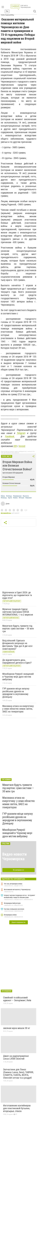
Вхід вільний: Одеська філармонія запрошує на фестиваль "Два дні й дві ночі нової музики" (17, 644)
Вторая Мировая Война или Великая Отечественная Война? (17, 465)
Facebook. (10, 436)
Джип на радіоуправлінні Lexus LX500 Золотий (16, 1057)
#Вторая (21, 498)
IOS (15, 446)
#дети (10, 498)
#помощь (4, 498)
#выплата (26, 496)
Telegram (21, 433)
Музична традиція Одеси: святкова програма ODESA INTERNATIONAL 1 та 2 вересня (17, 612)
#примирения (17, 496)
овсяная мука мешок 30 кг (16, 1028)
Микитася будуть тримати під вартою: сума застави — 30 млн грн (18, 628)
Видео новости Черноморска (14, 856)
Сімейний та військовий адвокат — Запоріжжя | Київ (17, 999)
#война (15, 498)
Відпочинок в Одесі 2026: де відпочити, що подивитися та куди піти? (17, 595)
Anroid (22, 446)
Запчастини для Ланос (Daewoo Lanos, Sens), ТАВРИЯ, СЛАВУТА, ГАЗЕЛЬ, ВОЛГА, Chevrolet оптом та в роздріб (18, 1073)
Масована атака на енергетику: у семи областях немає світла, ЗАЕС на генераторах (18, 709)
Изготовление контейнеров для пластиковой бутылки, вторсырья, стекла (16, 1108)
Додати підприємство (18, 922)
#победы (9, 496)
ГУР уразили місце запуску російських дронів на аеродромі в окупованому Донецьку (15, 692)
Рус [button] (7, 11)
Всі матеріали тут (18, 870)
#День (3, 496)
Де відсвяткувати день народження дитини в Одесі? (17, 661)
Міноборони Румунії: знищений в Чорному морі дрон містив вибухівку (18, 676)
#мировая (28, 498)
